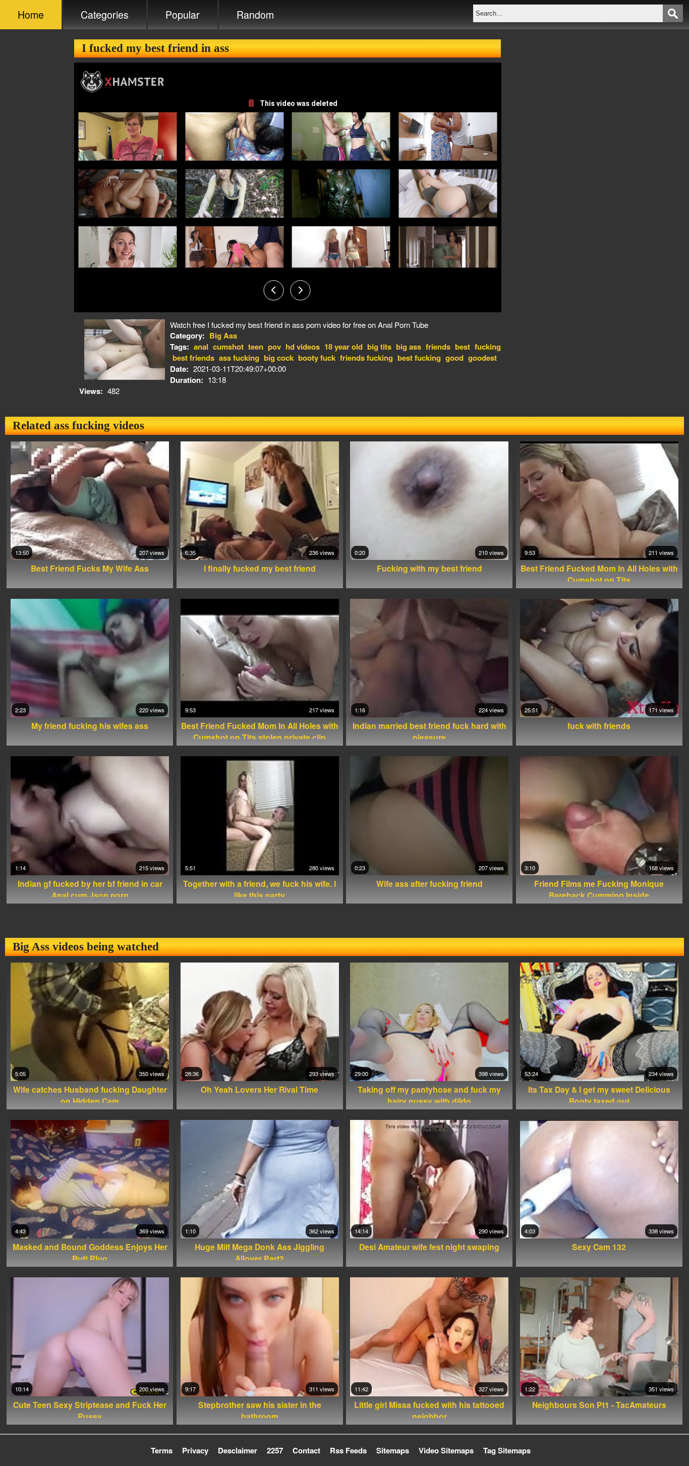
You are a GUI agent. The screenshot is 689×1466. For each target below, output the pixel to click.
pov (274, 346)
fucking (488, 346)
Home (31, 15)
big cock (279, 357)
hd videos (302, 346)
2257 (275, 1450)
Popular (182, 15)
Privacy (195, 1450)
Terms (162, 1450)
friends (438, 346)
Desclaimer (237, 1450)
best (462, 346)
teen (255, 346)
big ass (408, 346)
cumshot (228, 346)
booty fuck (316, 357)
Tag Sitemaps (507, 1450)
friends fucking (366, 357)
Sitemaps (392, 1450)
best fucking (419, 357)
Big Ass (223, 335)
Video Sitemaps (446, 1450)
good (454, 357)
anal (201, 346)
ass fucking (239, 357)
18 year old (343, 346)
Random (255, 15)
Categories (105, 15)
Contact (306, 1450)
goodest (482, 357)
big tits (379, 346)
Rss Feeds (348, 1450)
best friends (193, 357)
